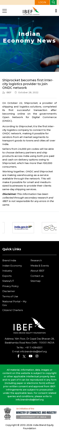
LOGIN (42, 2)
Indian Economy (12, 265)
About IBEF (38, 270)
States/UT (8, 280)
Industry (7, 270)
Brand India (9, 260)
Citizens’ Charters (12, 310)
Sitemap (36, 280)
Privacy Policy (10, 286)
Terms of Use (10, 296)
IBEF (8, 92)
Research (36, 260)
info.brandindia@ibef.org (33, 351)
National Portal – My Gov (14, 303)
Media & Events (40, 265)
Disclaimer (8, 291)
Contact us (37, 275)
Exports (6, 275)
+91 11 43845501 (33, 347)
